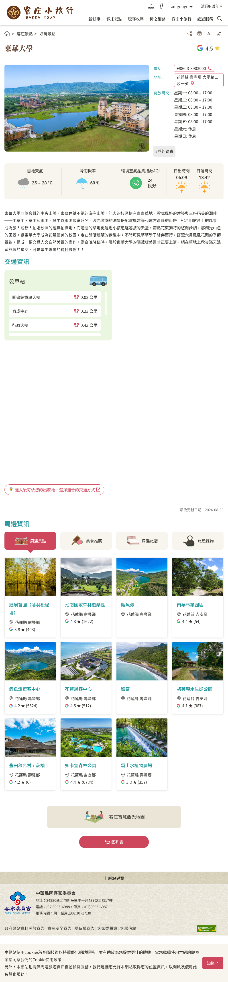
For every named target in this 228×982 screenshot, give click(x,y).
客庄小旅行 (40, 12)
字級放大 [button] (219, 33)
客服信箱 (128, 928)
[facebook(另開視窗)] (161, 6)
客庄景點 (25, 33)
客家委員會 (107, 928)
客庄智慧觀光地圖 (127, 816)
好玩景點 (47, 33)
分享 (189, 33)
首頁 (7, 33)
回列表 (117, 842)
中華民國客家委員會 (17, 902)
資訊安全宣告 (59, 928)
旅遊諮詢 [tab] (206, 541)
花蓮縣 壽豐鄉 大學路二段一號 (197, 80)
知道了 (213, 963)
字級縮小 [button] (209, 33)
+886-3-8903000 (191, 68)
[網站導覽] (151, 6)
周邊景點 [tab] (38, 541)
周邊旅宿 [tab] (150, 541)
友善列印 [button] (199, 33)
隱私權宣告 (84, 928)
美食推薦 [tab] (94, 541)
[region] (58, 313)
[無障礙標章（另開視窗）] (210, 928)
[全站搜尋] (220, 19)
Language (178, 6)
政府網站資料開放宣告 (24, 928)
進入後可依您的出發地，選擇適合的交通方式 (55, 489)
